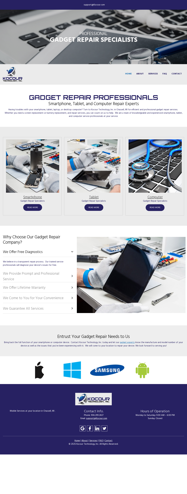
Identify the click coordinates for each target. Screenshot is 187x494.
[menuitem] (128, 74)
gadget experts (127, 342)
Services (93, 440)
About (85, 440)
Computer (155, 197)
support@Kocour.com (96, 418)
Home (77, 440)
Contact (108, 440)
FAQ (101, 440)
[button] (38, 370)
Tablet (94, 197)
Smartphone (32, 197)
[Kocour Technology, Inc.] (12, 74)
